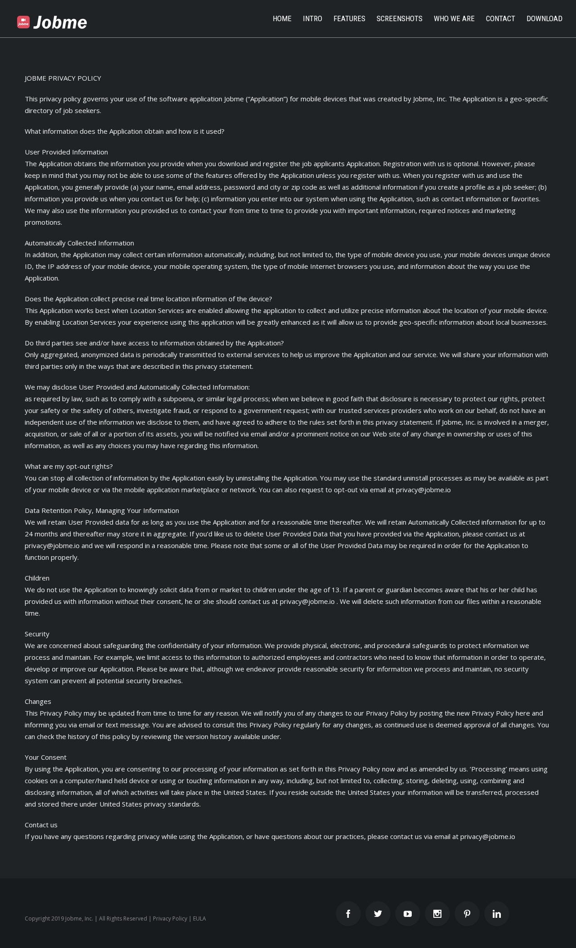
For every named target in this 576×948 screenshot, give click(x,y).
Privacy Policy (170, 918)
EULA (199, 918)
